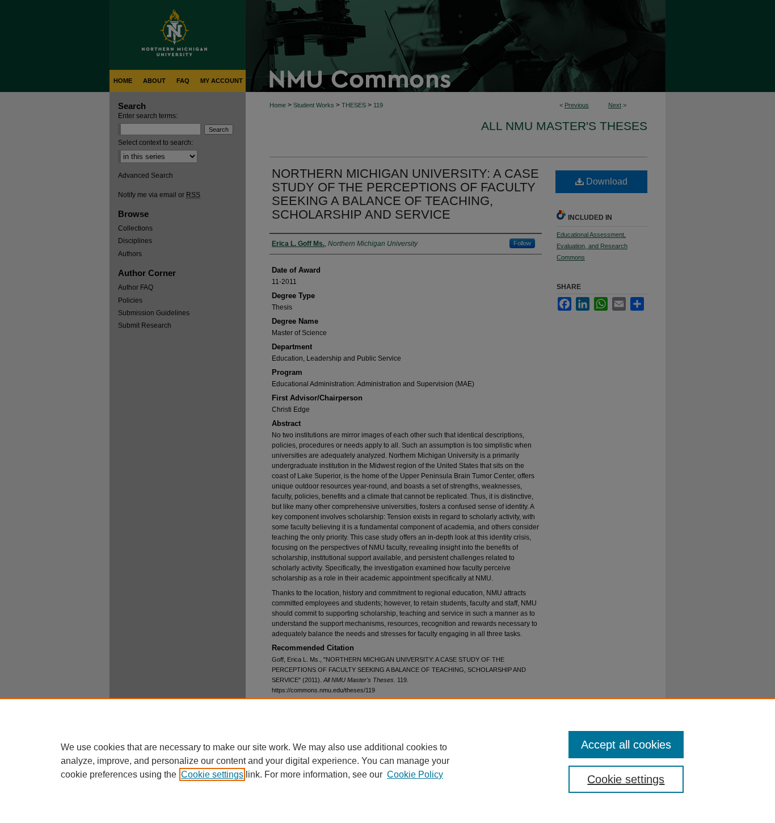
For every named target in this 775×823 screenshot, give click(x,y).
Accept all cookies (626, 744)
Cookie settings (212, 774)
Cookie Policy (415, 774)
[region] (387, 760)
